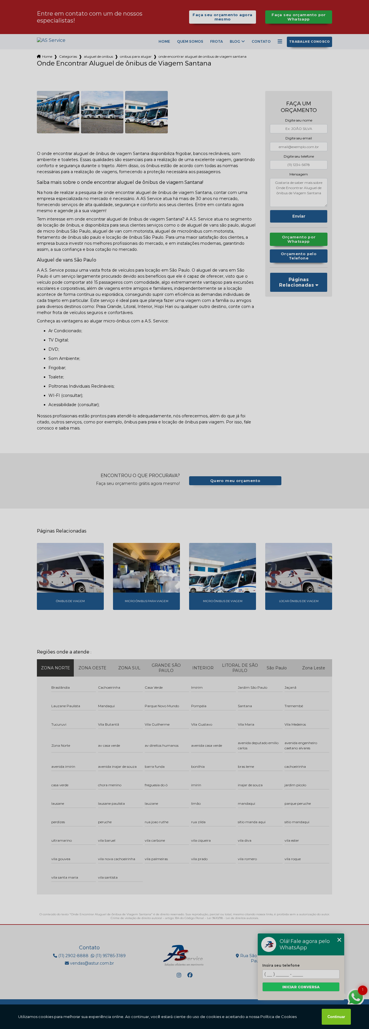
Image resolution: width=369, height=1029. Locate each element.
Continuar (336, 1017)
